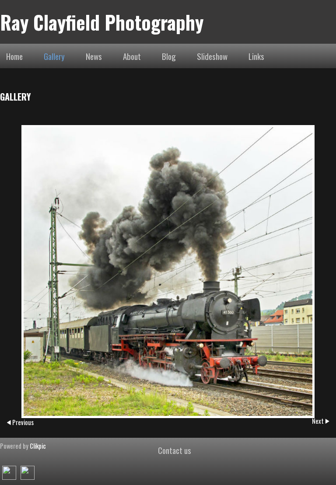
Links (256, 56)
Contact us (174, 450)
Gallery (54, 56)
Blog (169, 56)
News (94, 56)
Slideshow (212, 56)
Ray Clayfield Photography (101, 22)
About (132, 56)
